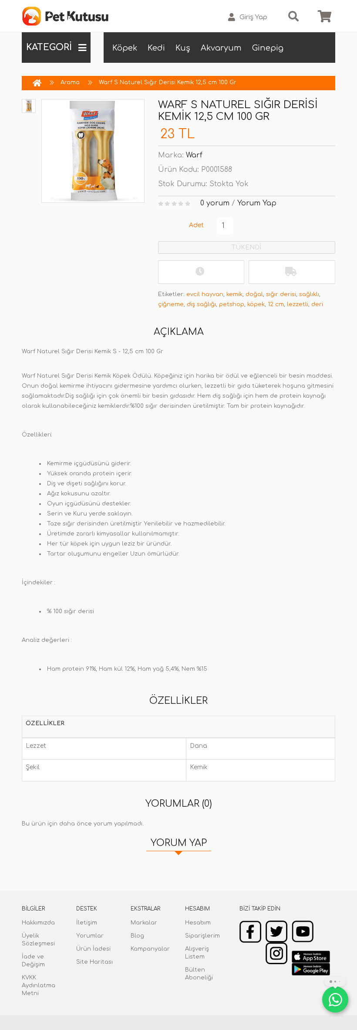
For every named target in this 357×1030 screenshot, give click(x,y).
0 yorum (214, 203)
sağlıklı (309, 294)
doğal (254, 294)
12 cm (276, 304)
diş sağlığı (201, 304)
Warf (194, 155)
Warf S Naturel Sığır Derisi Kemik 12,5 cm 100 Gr (167, 82)
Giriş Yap (253, 17)
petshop (231, 304)
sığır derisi (281, 294)
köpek (256, 304)
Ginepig (267, 48)
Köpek (124, 48)
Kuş (182, 48)
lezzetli (297, 304)
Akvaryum (221, 48)
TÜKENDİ (246, 247)
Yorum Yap (256, 203)
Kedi (156, 48)
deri (317, 304)
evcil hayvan (204, 294)
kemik (234, 294)
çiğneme (171, 304)
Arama (70, 82)
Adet (196, 225)
